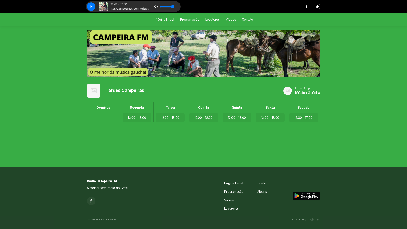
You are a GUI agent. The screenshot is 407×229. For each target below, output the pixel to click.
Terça (170, 107)
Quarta (203, 107)
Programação (189, 19)
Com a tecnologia (300, 219)
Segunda (137, 107)
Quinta (237, 107)
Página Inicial (165, 19)
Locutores (212, 19)
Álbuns (262, 191)
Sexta (270, 107)
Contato (247, 19)
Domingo (103, 107)
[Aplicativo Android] (317, 6)
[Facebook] (306, 6)
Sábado (303, 107)
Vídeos (231, 19)
